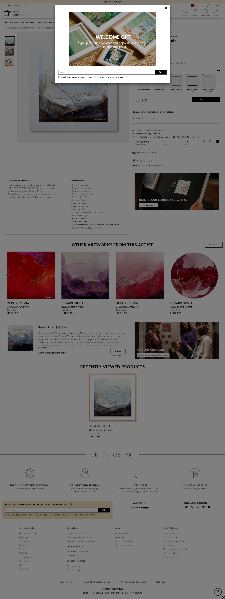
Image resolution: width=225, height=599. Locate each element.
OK (160, 72)
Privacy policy (101, 77)
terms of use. (118, 77)
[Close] (166, 7)
